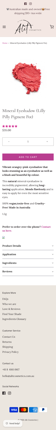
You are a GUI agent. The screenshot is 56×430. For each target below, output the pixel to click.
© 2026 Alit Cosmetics (27, 420)
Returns (7, 341)
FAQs (5, 298)
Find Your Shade (11, 314)
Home (5, 43)
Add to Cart (28, 157)
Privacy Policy (10, 351)
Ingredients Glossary (14, 318)
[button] (28, 78)
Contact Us (8, 336)
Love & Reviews (11, 308)
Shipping (7, 346)
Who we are (9, 304)
